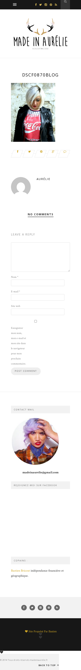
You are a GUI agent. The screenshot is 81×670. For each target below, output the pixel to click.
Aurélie (43, 179)
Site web (15, 306)
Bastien (53, 631)
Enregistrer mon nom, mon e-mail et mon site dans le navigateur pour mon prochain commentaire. (18, 345)
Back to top (47, 665)
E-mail (15, 291)
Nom (14, 277)
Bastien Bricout (20, 571)
